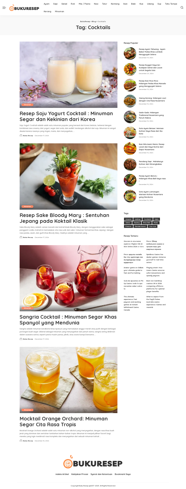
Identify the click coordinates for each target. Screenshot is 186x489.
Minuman (27, 105)
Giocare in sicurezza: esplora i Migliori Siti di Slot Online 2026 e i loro (134, 244)
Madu (156, 223)
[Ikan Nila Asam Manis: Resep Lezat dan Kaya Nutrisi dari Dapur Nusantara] (130, 148)
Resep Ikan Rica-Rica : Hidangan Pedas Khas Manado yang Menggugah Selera (152, 83)
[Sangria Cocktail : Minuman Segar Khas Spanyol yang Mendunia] (68, 278)
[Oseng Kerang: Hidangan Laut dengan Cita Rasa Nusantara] (130, 101)
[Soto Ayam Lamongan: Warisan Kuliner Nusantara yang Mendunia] (130, 196)
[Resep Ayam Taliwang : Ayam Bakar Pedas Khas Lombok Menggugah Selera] (130, 53)
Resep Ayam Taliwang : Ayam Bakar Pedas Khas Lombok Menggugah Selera (152, 52)
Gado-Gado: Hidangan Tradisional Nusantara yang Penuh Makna (151, 115)
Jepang (137, 223)
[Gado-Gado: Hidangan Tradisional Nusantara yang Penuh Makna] (130, 117)
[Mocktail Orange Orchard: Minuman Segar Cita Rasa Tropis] (68, 380)
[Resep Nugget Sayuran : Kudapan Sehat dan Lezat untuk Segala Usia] (130, 69)
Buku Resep (28, 136)
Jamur (128, 223)
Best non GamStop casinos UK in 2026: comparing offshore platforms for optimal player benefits (155, 286)
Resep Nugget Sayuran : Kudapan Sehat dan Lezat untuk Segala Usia (150, 67)
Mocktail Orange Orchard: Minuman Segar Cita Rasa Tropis (64, 421)
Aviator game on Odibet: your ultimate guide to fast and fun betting (134, 270)
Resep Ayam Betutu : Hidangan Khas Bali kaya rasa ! (152, 178)
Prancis (128, 226)
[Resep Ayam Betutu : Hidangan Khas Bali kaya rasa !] (130, 180)
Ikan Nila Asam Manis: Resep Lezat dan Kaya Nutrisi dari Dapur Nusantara (151, 147)
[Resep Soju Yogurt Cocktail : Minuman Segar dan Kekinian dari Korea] (68, 75)
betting (137, 219)
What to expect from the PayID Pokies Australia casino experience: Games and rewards (156, 302)
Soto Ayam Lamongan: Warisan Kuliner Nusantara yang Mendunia (151, 194)
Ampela (128, 219)
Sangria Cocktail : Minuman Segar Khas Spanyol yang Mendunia (68, 320)
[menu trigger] (6, 7)
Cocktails (147, 219)
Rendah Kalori (140, 226)
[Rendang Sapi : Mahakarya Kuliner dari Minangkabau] (130, 164)
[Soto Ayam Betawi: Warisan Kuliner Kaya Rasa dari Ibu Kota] (130, 132)
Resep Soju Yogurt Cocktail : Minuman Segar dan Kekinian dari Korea (66, 116)
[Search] (181, 7)
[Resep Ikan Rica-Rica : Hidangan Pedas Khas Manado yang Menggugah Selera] (130, 85)
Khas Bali (146, 223)
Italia (156, 219)
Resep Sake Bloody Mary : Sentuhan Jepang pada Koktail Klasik (64, 218)
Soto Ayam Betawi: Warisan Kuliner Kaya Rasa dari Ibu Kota (151, 131)
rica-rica (152, 226)
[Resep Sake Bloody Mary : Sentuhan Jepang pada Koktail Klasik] (68, 176)
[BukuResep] (24, 7)
